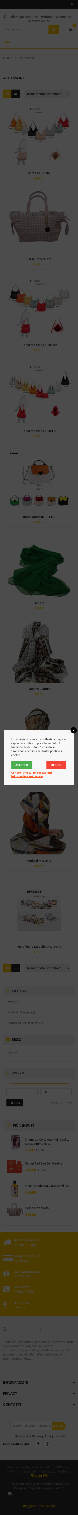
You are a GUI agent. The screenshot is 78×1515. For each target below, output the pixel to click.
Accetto (21, 765)
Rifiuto (56, 765)
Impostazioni (42, 772)
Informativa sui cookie (27, 776)
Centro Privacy (21, 772)
